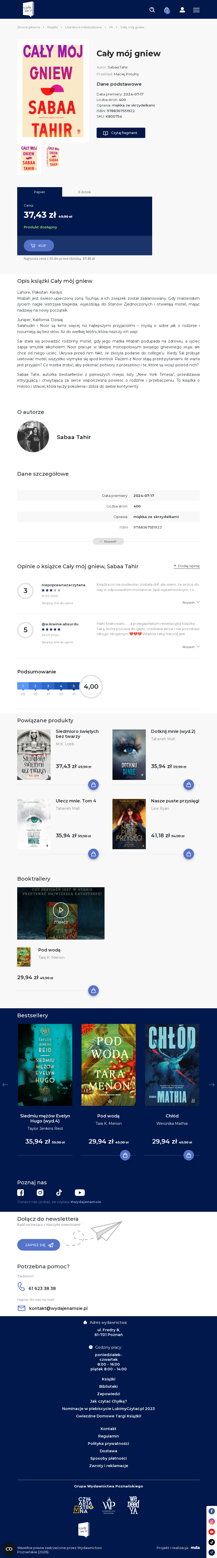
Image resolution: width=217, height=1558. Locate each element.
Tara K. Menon (51, 957)
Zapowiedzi (108, 1393)
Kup (42, 245)
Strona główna (28, 27)
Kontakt (108, 1428)
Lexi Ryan (160, 808)
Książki (52, 27)
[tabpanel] (45, 1090)
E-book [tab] (84, 192)
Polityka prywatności (108, 1443)
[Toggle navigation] (152, 9)
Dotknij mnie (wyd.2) (173, 731)
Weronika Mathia (172, 1123)
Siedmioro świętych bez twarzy (77, 734)
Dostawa (108, 1451)
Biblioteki (108, 1386)
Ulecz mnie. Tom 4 (76, 800)
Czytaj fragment (124, 133)
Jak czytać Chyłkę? (108, 1401)
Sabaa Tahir (118, 67)
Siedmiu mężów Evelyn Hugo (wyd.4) (45, 1118)
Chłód (172, 1115)
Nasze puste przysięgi (175, 800)
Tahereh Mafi (163, 739)
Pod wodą (49, 950)
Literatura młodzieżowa (83, 27)
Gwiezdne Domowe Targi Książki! (108, 1416)
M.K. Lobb (65, 744)
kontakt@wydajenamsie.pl (58, 1308)
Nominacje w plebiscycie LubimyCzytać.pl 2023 (108, 1408)
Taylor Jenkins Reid (45, 1128)
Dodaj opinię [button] (189, 566)
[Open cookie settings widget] (9, 1549)
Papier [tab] (39, 192)
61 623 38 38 (42, 1288)
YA (111, 27)
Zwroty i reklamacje (108, 1465)
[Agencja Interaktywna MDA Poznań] (195, 1548)
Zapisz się (35, 1245)
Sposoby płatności (108, 1458)
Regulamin (108, 1436)
